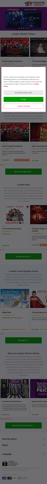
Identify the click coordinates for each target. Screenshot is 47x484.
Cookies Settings (23, 106)
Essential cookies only (23, 93)
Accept (23, 99)
